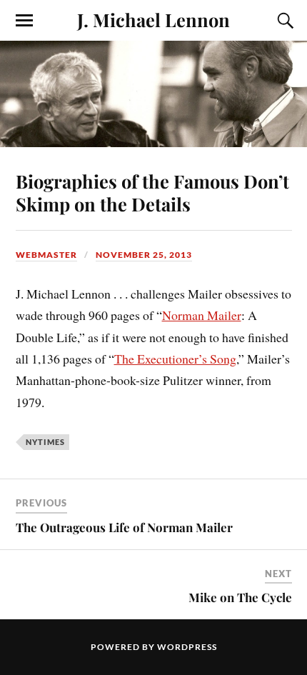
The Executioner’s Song (175, 358)
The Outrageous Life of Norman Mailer (124, 527)
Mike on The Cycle (240, 597)
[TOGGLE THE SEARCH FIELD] (283, 20)
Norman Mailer (201, 315)
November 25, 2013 (144, 254)
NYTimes (45, 441)
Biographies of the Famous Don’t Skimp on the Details (152, 192)
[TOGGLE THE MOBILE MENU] (24, 20)
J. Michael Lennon (153, 19)
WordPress (187, 646)
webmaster (46, 254)
